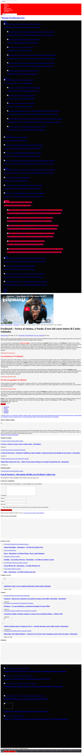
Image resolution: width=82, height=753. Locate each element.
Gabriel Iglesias (77, 415)
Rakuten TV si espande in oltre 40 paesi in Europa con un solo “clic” (26, 711)
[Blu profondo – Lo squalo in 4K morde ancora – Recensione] (21, 103)
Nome (3, 498)
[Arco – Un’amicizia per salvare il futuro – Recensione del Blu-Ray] (19, 80)
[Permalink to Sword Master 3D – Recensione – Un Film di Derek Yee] (15, 562)
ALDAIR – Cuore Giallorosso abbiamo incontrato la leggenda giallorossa (22, 43)
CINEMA (5, 22)
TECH (5, 291)
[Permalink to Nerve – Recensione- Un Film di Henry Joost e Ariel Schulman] (10, 550)
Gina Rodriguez (5, 416)
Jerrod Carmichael (13, 416)
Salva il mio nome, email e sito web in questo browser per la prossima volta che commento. (26, 507)
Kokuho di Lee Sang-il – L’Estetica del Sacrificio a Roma (19, 50)
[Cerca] (1, 14)
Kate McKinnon (28, 416)
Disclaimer (6, 11)
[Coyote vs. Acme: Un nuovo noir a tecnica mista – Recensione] (18, 202)
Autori (5, 7)
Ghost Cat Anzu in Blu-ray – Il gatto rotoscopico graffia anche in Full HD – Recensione (26, 130)
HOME (5, 21)
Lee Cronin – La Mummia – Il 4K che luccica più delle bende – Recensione (23, 91)
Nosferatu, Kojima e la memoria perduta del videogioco (16, 181)
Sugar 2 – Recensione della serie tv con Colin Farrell (15, 140)
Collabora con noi (8, 10)
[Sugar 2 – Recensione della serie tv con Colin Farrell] (16, 137)
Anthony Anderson (23, 415)
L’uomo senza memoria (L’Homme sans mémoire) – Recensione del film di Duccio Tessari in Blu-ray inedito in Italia (32, 114)
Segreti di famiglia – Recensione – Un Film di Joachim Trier (23, 547)
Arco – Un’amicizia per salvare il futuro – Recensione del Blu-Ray (18, 83)
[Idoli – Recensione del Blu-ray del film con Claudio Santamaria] (21, 95)
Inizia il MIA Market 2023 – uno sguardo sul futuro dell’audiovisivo (26, 699)
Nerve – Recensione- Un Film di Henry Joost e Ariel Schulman (24, 553)
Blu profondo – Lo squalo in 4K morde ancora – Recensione (20, 106)
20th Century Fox (7, 415)
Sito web (3, 504)
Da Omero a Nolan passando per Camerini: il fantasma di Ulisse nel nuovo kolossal (22, 27)
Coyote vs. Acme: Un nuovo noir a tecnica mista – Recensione (17, 205)
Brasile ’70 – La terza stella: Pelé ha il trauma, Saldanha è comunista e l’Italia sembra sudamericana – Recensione (28, 163)
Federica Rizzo (5, 335)
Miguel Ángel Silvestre (39, 416)
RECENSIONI (6, 201)
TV (4, 134)
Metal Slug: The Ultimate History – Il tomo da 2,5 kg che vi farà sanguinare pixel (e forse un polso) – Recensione (29, 173)
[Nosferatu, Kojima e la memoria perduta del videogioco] (17, 177)
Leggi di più (12, 751)
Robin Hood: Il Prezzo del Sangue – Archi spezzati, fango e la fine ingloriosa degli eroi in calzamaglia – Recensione (32, 229)
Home (2, 324)
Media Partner (7, 8)
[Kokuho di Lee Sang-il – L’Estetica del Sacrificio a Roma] (20, 47)
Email (3, 501)
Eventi (5, 4)
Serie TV (9, 135)
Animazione (16, 324)
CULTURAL (6, 257)
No (7, 751)
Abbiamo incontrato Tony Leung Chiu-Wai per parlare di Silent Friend (22, 74)
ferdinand (70, 415)
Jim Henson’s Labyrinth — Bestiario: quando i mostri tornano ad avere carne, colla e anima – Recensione (30, 35)
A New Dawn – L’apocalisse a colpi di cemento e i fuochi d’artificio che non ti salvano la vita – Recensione (30, 236)
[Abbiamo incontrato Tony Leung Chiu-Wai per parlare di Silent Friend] (23, 70)
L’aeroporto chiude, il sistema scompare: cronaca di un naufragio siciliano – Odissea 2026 (23, 277)
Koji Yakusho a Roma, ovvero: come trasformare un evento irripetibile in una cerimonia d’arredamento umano (31, 58)
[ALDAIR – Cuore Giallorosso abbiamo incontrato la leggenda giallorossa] (23, 39)
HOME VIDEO (7, 78)
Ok (5, 751)
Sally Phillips (55, 416)
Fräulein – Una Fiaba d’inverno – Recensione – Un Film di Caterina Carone (29, 559)
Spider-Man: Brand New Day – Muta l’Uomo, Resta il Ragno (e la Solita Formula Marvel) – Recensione (29, 221)
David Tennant (64, 415)
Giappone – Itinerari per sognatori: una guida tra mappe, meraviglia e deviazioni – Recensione (24, 261)
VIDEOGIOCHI (7, 168)
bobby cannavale (32, 415)
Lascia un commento (38, 335)
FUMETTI (6, 289)
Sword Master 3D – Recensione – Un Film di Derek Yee (22, 566)
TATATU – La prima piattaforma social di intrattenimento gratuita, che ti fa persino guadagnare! (36, 719)
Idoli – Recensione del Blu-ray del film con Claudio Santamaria (20, 98)
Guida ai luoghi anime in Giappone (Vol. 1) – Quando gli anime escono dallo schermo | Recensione (25, 285)
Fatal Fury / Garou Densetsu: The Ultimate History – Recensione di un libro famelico (22, 188)
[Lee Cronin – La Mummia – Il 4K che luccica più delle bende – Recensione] (23, 87)
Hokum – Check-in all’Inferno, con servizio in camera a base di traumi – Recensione (25, 244)
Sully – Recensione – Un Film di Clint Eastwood (19, 572)
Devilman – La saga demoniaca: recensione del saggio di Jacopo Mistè (19, 269)
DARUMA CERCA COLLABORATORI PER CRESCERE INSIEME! (27, 586)
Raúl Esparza (48, 416)
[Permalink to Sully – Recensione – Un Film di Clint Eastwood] (12, 568)
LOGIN (5, 292)
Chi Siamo (6, 5)
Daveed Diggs (56, 415)
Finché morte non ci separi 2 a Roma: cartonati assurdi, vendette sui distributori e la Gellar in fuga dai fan (30, 66)
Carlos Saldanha (48, 415)
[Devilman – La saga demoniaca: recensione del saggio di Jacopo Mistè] (20, 266)
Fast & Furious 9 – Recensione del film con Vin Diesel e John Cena (28, 474)
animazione (15, 415)
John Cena (21, 416)
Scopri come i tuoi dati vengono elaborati (33, 513)
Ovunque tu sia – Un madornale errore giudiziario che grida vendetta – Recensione (22, 156)
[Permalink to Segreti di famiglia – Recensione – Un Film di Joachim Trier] (16, 544)
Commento (3, 495)
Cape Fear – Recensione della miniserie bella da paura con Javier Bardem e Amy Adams (23, 148)
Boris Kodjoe (40, 415)
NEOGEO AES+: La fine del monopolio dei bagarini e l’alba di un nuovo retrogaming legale (23, 196)
